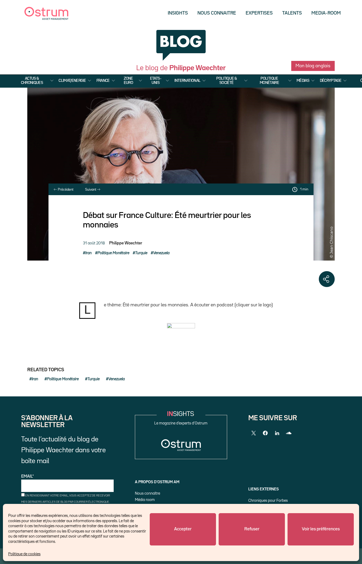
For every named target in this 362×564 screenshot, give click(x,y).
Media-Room (326, 13)
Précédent (65, 189)
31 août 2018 (94, 243)
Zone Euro (128, 80)
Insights (178, 13)
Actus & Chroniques (32, 80)
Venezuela (161, 253)
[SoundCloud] (289, 433)
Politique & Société (226, 80)
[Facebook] (265, 433)
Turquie (141, 253)
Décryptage (331, 80)
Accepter (183, 529)
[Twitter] (254, 433)
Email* (27, 476)
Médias (303, 80)
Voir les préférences (321, 529)
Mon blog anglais (312, 66)
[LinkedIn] (277, 433)
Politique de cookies (24, 554)
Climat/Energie (72, 80)
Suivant (91, 189)
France (103, 80)
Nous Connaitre (216, 13)
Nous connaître (147, 493)
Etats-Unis (155, 80)
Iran (88, 253)
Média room (145, 500)
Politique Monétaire (269, 80)
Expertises (259, 13)
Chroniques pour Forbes (268, 500)
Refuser (251, 529)
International (187, 80)
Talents (292, 13)
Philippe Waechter (125, 243)
